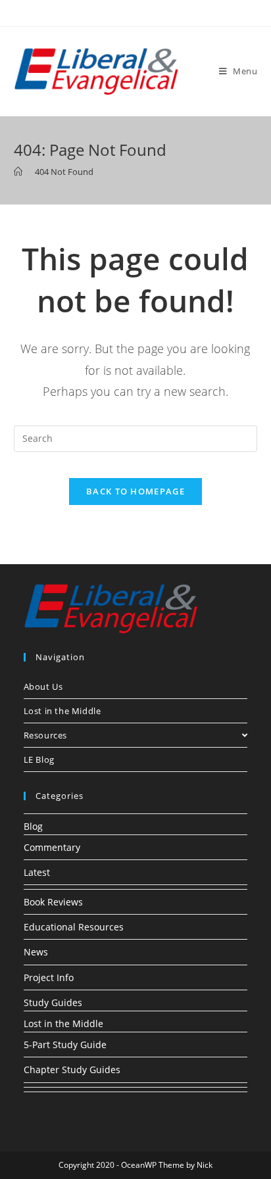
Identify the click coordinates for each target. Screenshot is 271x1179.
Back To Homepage (135, 491)
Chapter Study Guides (72, 1069)
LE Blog (39, 759)
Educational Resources (74, 927)
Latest (37, 872)
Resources (45, 735)
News (36, 952)
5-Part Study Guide (65, 1044)
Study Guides (53, 1002)
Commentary (52, 847)
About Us (43, 686)
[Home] (18, 172)
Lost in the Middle (62, 711)
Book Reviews (53, 902)
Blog (33, 826)
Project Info (49, 977)
